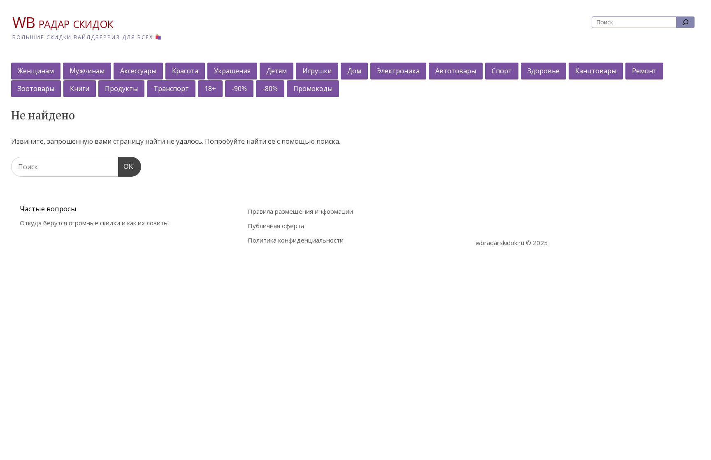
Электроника (398, 70)
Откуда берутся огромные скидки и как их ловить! (94, 223)
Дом (354, 70)
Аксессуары (138, 70)
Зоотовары (36, 88)
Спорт (502, 70)
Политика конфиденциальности (296, 240)
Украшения (232, 70)
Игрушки (317, 70)
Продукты (121, 88)
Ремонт (644, 70)
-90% (239, 88)
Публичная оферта (276, 226)
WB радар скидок (62, 22)
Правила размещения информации (300, 211)
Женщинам (36, 70)
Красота (185, 70)
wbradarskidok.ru (500, 242)
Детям (276, 70)
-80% (270, 88)
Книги (79, 88)
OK (126, 166)
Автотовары (455, 70)
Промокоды (312, 88)
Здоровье (543, 70)
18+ (210, 88)
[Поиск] (685, 22)
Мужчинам (87, 70)
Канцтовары (595, 70)
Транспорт (171, 88)
